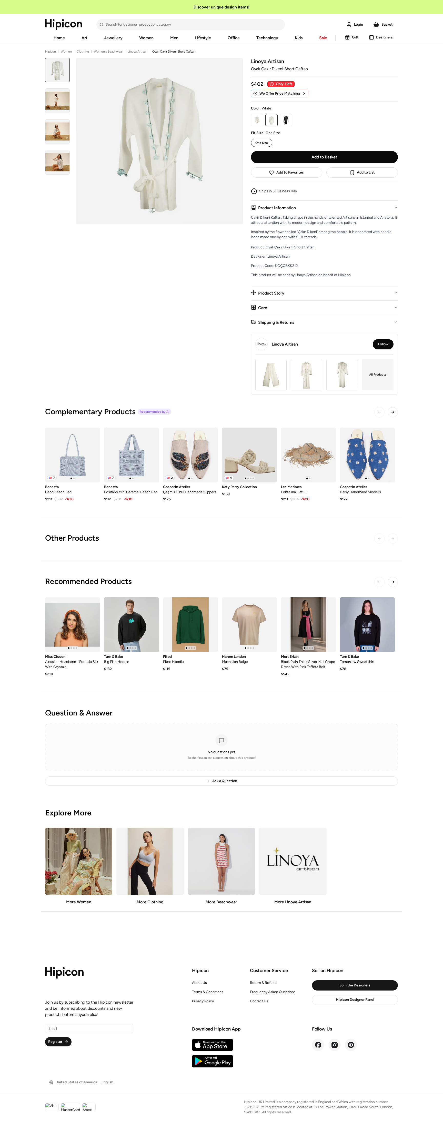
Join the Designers (354, 985)
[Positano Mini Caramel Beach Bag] (131, 455)
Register (55, 1041)
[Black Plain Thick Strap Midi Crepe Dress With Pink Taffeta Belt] (308, 624)
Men (174, 37)
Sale (323, 37)
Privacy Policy (203, 1001)
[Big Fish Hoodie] (131, 624)
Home (59, 37)
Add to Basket (324, 157)
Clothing (83, 51)
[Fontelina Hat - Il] (308, 455)
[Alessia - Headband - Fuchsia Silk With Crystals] (72, 624)
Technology (267, 37)
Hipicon (50, 51)
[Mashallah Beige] (249, 624)
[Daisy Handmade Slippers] (367, 455)
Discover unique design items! (221, 7)
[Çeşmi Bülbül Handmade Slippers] (190, 455)
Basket (387, 24)
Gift (355, 37)
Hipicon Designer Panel (355, 999)
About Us (199, 983)
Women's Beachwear (108, 51)
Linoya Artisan (137, 51)
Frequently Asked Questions (273, 992)
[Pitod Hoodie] (190, 624)
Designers (384, 37)
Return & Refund (263, 983)
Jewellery (113, 37)
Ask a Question (224, 781)
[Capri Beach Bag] (72, 455)
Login (358, 24)
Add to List (366, 172)
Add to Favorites (290, 172)
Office (234, 37)
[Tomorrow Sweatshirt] (367, 624)
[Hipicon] (63, 24)
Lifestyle (203, 37)
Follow (383, 344)
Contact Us (259, 1001)
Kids (299, 37)
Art (84, 37)
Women (146, 37)
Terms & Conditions (207, 992)
